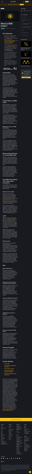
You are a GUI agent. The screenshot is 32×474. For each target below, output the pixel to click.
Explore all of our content (15, 419)
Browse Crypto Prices (19, 437)
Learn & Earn (18, 436)
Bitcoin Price (18, 438)
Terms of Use (4, 469)
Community (2, 437)
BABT (9, 437)
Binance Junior (11, 430)
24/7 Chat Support (26, 437)
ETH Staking (10, 436)
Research (10, 438)
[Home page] (13, 1)
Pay (9, 428)
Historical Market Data (27, 431)
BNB (24, 428)
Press (1, 430)
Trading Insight (26, 432)
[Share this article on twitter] (21, 10)
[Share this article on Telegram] (26, 10)
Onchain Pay (18, 432)
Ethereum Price (18, 439)
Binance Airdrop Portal (27, 446)
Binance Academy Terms (13, 469)
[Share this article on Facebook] (24, 10)
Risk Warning (2, 438)
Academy (10, 431)
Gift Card (10, 432)
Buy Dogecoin (18, 451)
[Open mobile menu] (30, 1)
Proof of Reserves (26, 433)
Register (27, 1)
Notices (2, 439)
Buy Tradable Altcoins (19, 453)
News (2, 429)
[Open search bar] (23, 1)
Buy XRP (17, 450)
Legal (1, 431)
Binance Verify (26, 444)
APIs (24, 443)
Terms (2, 432)
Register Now (26, 77)
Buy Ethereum (18, 452)
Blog (1, 436)
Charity (10, 439)
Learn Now (21, 4)
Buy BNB (17, 449)
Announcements (3, 428)
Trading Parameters (27, 445)
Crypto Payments (11, 429)
